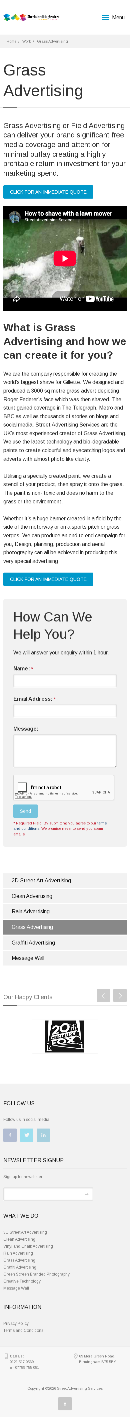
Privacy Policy (16, 1323)
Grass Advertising (32, 927)
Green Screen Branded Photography (36, 1274)
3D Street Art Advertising (41, 880)
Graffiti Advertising (33, 943)
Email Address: (34, 699)
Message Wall (28, 958)
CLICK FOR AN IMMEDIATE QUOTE (48, 192)
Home (11, 41)
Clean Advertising (32, 896)
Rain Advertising (31, 911)
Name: (23, 668)
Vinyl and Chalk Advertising (28, 1246)
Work (26, 41)
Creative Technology (22, 1281)
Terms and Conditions (23, 1330)
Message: (26, 729)
